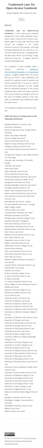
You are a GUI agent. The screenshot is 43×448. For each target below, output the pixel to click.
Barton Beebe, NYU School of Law (21, 13)
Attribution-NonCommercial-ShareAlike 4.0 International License (21, 72)
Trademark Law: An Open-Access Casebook (21, 6)
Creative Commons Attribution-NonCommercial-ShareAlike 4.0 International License (20, 441)
